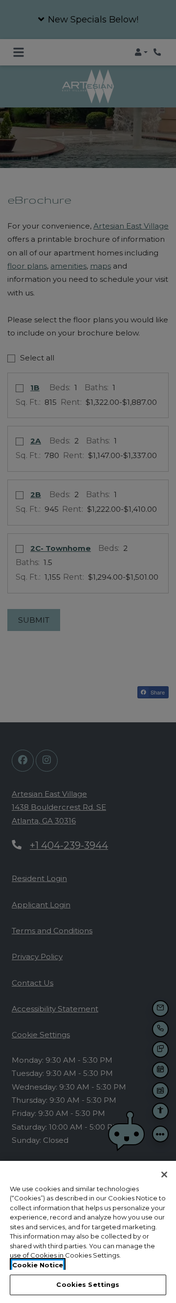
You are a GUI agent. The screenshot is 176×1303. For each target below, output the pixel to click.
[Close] (164, 1174)
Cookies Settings (87, 1284)
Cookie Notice (37, 1265)
